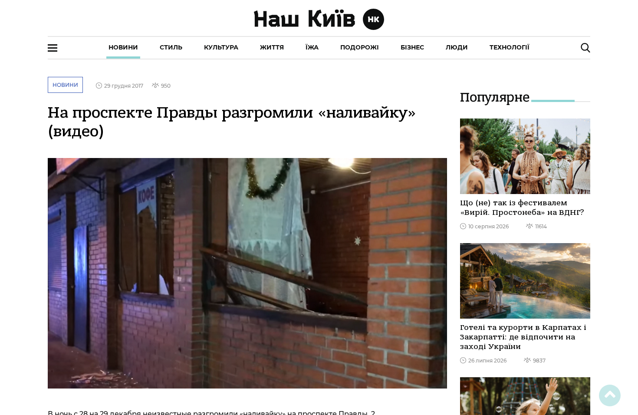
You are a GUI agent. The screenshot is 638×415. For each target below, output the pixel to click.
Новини (123, 47)
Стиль (171, 47)
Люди (457, 47)
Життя (272, 47)
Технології (509, 47)
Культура (221, 47)
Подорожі (359, 47)
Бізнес (412, 47)
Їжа (312, 47)
